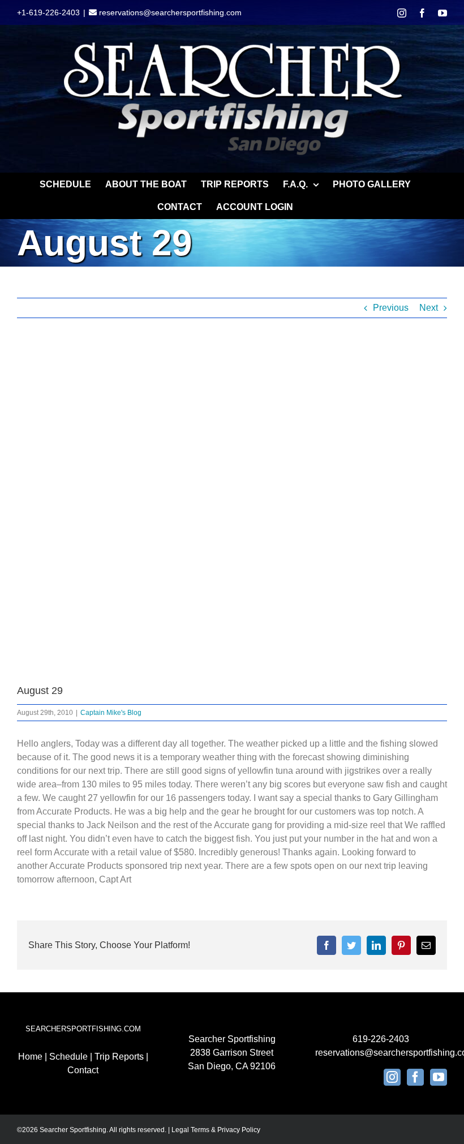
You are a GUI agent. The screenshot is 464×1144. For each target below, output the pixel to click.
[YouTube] (438, 1077)
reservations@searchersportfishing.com (169, 12)
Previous (391, 307)
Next (428, 307)
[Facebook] (415, 1077)
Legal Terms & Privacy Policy (215, 1130)
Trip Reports (119, 1056)
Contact (82, 1070)
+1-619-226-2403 (48, 12)
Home (30, 1056)
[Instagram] (392, 1077)
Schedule (68, 1056)
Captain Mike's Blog (110, 713)
